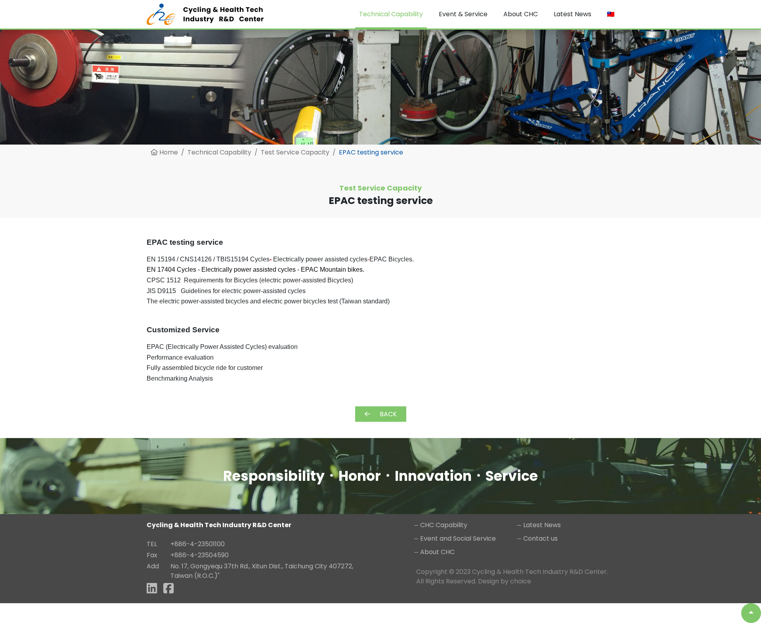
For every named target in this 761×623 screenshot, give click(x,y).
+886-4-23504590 (199, 555)
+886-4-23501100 (197, 544)
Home (168, 152)
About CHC (437, 551)
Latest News (542, 525)
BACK (388, 414)
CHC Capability (443, 525)
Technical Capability (219, 152)
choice (520, 581)
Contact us (540, 538)
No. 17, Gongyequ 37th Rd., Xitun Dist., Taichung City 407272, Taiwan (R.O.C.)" (261, 571)
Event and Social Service (458, 538)
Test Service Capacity (295, 152)
